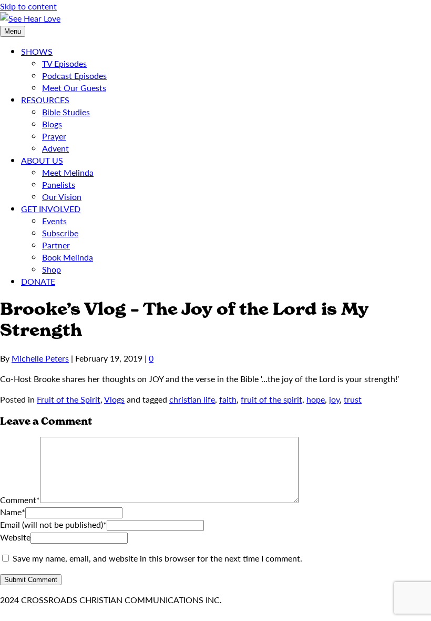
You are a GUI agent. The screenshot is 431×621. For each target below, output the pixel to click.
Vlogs (114, 399)
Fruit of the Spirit (68, 399)
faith (228, 399)
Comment (20, 500)
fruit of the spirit (271, 399)
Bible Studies (66, 112)
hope (315, 399)
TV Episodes (64, 63)
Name (12, 512)
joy (334, 399)
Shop (51, 269)
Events (54, 221)
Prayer (54, 136)
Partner (56, 245)
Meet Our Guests (74, 88)
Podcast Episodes (74, 75)
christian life (192, 399)
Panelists (58, 184)
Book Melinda (67, 257)
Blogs (52, 124)
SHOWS (37, 51)
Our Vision (61, 197)
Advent (55, 148)
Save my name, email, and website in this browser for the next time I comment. (157, 558)
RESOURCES (45, 100)
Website (15, 537)
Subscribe (60, 233)
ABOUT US (42, 160)
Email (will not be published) (53, 524)
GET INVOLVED (50, 209)
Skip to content (28, 6)
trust (353, 399)
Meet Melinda (68, 172)
